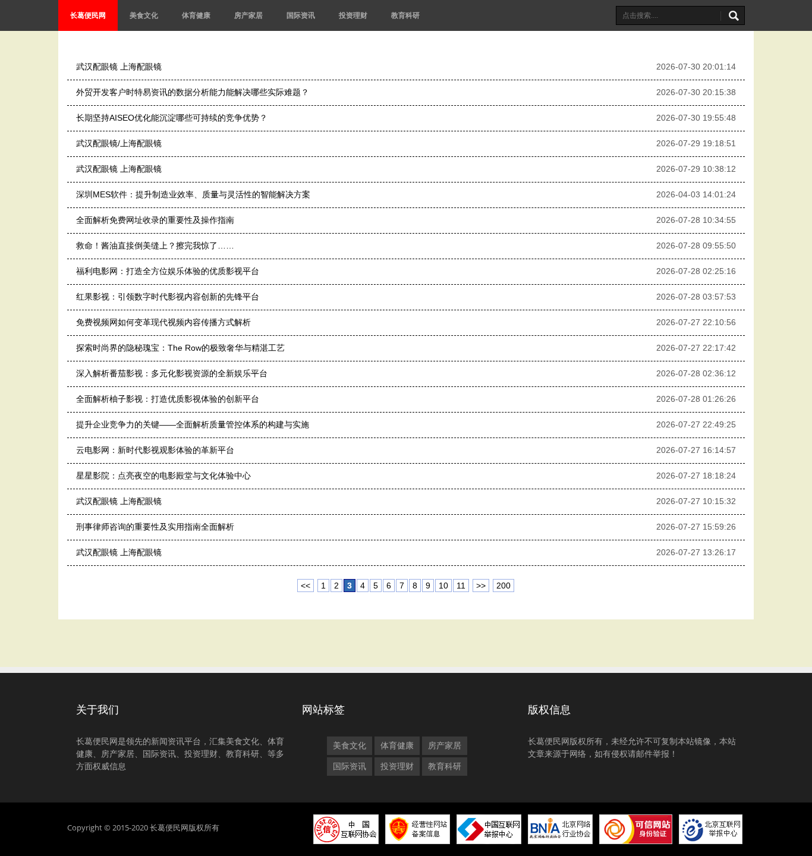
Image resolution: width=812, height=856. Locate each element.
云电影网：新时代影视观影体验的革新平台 (155, 450)
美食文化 (144, 15)
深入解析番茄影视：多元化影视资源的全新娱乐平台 (171, 373)
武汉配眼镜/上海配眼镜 (119, 143)
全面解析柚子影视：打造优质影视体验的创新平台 (167, 399)
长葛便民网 (88, 15)
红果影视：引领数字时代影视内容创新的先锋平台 (167, 296)
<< (305, 585)
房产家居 (248, 15)
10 (443, 585)
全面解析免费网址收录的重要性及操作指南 (155, 220)
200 (503, 585)
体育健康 (196, 15)
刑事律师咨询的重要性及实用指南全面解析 (155, 526)
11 (461, 585)
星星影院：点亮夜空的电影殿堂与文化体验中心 (163, 475)
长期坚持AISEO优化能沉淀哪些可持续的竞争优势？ (171, 117)
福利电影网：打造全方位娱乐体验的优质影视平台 (167, 271)
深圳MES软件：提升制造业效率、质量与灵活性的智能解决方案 (193, 194)
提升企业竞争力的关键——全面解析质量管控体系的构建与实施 (192, 424)
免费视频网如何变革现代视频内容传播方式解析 (163, 322)
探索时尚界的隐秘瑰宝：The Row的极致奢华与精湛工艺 (180, 348)
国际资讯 (301, 15)
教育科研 (405, 15)
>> (481, 585)
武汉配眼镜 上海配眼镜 (119, 66)
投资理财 (353, 15)
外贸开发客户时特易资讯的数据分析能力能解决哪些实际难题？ (192, 92)
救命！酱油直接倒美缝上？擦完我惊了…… (155, 245)
